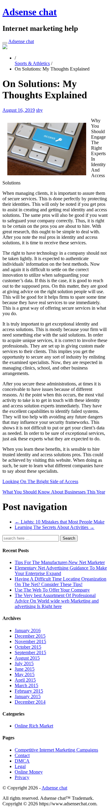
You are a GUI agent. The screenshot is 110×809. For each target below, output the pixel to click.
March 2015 (26, 685)
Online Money (29, 771)
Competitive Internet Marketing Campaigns (56, 750)
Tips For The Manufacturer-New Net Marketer (60, 562)
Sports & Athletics (32, 63)
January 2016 (28, 630)
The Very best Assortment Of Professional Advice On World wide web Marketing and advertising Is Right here (57, 601)
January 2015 (28, 696)
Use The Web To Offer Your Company (52, 589)
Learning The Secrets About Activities (54, 527)
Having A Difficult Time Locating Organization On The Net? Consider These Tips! (60, 581)
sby (39, 110)
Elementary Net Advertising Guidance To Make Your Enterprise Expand (61, 570)
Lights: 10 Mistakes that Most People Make (60, 521)
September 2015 (30, 652)
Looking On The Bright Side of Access (40, 481)
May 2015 (25, 674)
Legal (20, 766)
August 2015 (27, 658)
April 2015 (25, 680)
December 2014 (30, 702)
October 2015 (28, 647)
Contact (22, 755)
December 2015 (30, 636)
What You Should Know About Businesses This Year (53, 491)
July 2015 (24, 663)
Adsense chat (29, 11)
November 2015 (30, 641)
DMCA (22, 760)
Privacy (22, 777)
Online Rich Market (34, 725)
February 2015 (29, 691)
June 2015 (25, 669)
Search (69, 538)
